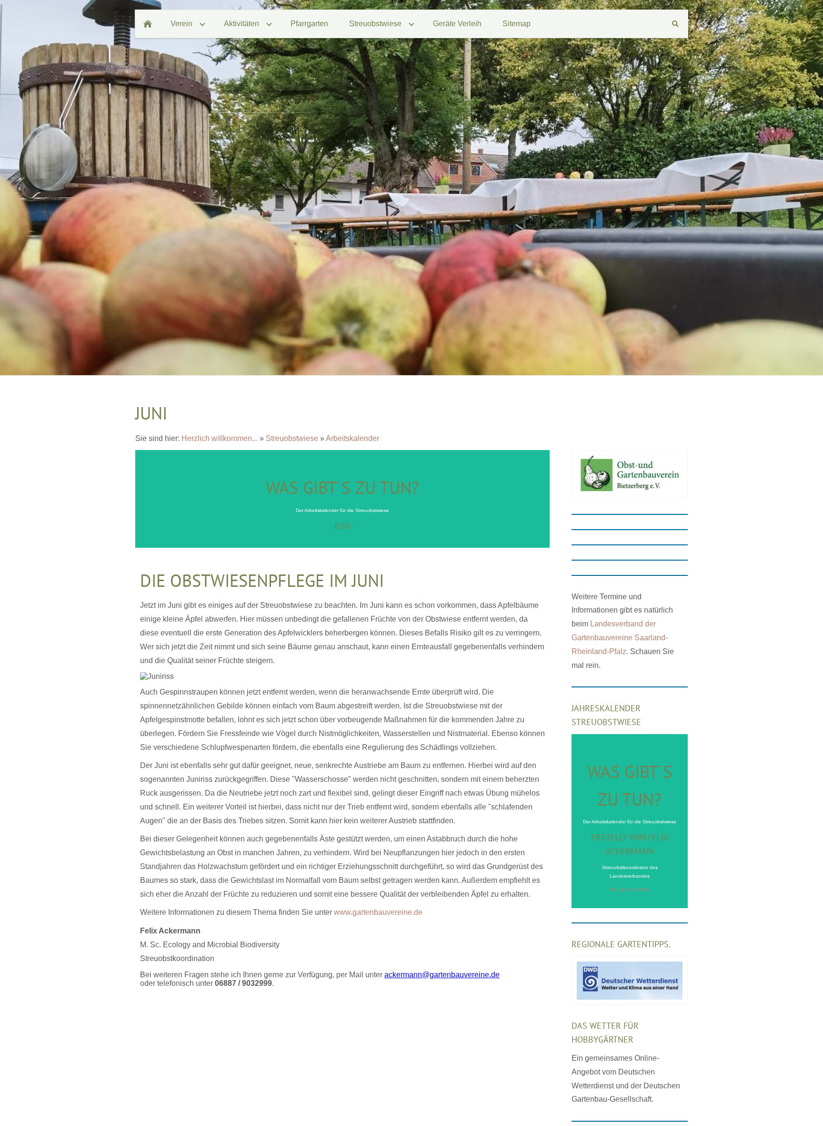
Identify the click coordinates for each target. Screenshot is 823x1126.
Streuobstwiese (292, 438)
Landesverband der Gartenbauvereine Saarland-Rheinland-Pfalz (620, 637)
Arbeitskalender (352, 438)
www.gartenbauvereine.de (378, 912)
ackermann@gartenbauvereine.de (442, 975)
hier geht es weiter (630, 889)
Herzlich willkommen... (219, 438)
